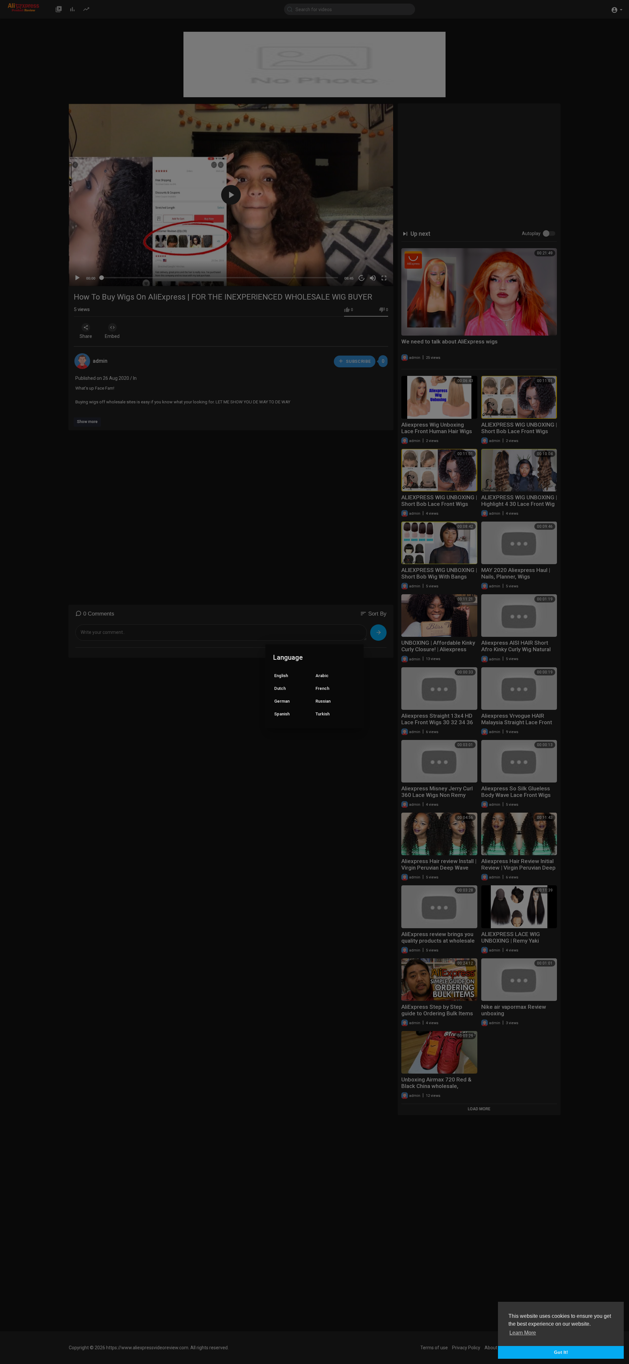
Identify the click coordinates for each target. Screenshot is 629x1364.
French (322, 688)
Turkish (322, 713)
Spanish (282, 713)
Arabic (322, 675)
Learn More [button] (522, 1333)
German (282, 701)
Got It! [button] (561, 1352)
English (281, 675)
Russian (323, 701)
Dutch (280, 688)
